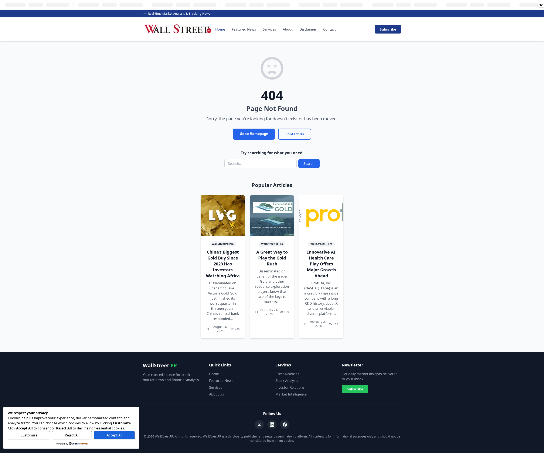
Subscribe (388, 29)
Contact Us (294, 134)
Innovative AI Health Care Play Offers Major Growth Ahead (321, 264)
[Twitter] (259, 424)
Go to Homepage (254, 133)
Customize (28, 435)
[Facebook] (284, 424)
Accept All (114, 435)
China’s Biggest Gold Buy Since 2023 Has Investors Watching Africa (223, 264)
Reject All (72, 435)
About (288, 29)
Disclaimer (307, 29)
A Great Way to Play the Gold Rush (272, 258)
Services (269, 29)
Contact (329, 29)
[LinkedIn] (272, 424)
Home (220, 29)
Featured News (244, 29)
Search (308, 163)
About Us (216, 394)
